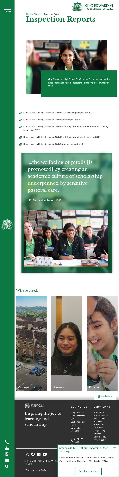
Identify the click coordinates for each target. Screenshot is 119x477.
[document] (59, 238)
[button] (114, 449)
